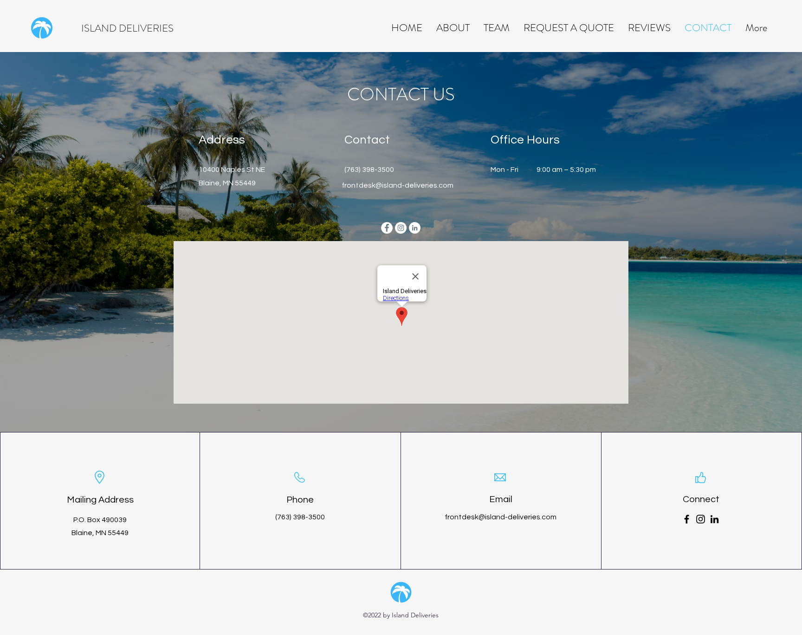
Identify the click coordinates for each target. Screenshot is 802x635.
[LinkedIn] (714, 519)
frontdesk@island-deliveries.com (397, 185)
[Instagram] (700, 519)
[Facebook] (686, 519)
